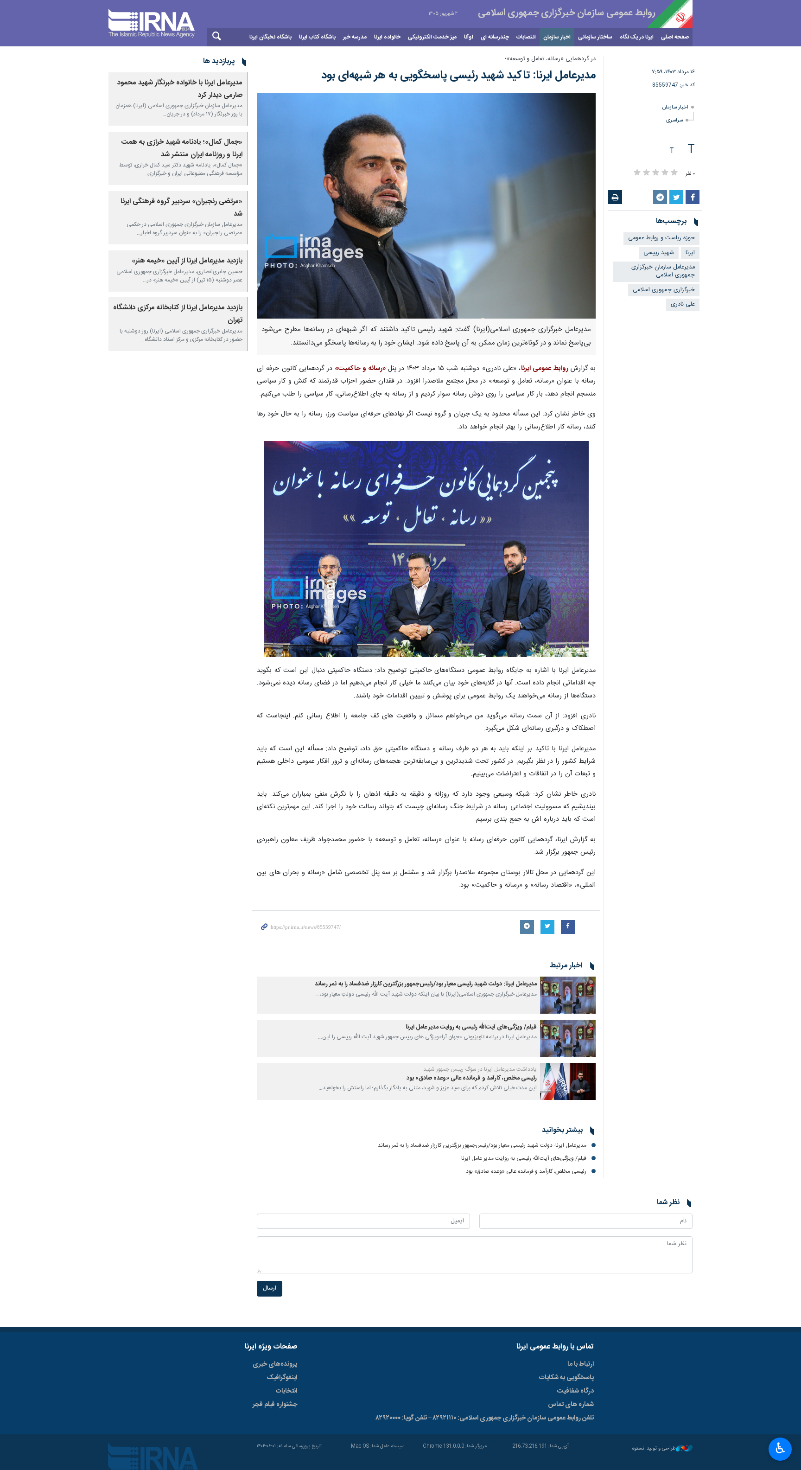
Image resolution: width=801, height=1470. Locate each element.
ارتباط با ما (580, 1364)
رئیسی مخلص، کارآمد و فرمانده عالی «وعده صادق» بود (472, 1078)
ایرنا (690, 253)
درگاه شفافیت (575, 1391)
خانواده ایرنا (387, 37)
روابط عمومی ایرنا (546, 368)
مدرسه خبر (355, 37)
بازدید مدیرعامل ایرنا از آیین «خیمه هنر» (187, 261)
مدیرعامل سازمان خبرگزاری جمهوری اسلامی (663, 271)
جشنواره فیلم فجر (275, 1404)
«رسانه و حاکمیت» (361, 368)
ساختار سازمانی (595, 37)
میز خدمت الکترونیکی (432, 37)
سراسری (674, 120)
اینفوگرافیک (282, 1377)
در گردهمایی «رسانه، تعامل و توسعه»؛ (550, 59)
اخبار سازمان (557, 37)
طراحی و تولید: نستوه (654, 1449)
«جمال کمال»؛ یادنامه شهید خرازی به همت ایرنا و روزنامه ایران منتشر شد (181, 148)
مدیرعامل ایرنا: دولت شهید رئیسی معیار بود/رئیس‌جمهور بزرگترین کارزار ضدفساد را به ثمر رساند (426, 984)
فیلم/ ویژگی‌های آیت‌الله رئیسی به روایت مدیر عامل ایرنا (471, 1027)
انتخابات (286, 1391)
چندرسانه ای (495, 37)
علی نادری (683, 304)
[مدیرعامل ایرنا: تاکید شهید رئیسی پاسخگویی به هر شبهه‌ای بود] (426, 206)
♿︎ (780, 1448)
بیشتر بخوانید (562, 1131)
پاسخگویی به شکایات (566, 1377)
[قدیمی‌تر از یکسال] (568, 995)
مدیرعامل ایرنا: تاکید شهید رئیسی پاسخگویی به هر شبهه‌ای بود (458, 75)
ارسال (269, 1288)
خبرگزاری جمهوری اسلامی (664, 290)
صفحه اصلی (675, 37)
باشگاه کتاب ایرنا (317, 37)
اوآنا (468, 37)
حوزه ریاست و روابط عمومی (661, 238)
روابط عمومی (553, 14)
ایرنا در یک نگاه (637, 37)
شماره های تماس (571, 1404)
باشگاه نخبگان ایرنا (270, 37)
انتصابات (526, 37)
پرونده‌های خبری (275, 1364)
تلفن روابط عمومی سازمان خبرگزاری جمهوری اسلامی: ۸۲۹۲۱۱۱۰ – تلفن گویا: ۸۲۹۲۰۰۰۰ (485, 1418)
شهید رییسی (658, 253)
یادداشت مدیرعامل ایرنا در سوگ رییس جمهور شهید (480, 1069)
